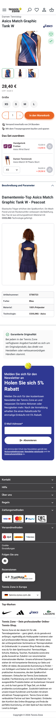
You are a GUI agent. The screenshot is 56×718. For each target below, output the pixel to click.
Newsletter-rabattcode (34, 451)
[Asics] (48, 26)
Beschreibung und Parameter (18, 185)
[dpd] (7, 537)
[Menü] (4, 9)
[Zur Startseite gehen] (15, 10)
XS (8, 105)
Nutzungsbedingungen (14, 451)
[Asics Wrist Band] (7, 146)
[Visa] (7, 518)
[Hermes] (30, 537)
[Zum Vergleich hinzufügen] (51, 41)
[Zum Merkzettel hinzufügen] (51, 34)
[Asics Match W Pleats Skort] (7, 160)
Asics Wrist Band (21, 149)
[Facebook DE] (5, 561)
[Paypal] (30, 518)
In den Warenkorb (39, 115)
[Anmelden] (44, 9)
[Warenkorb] (51, 10)
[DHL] (18, 537)
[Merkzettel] (36, 10)
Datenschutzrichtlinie (13, 454)
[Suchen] (29, 9)
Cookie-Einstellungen (5, 547)
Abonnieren (30, 440)
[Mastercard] (18, 518)
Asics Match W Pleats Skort (26, 162)
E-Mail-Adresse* (14, 423)
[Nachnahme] (41, 518)
